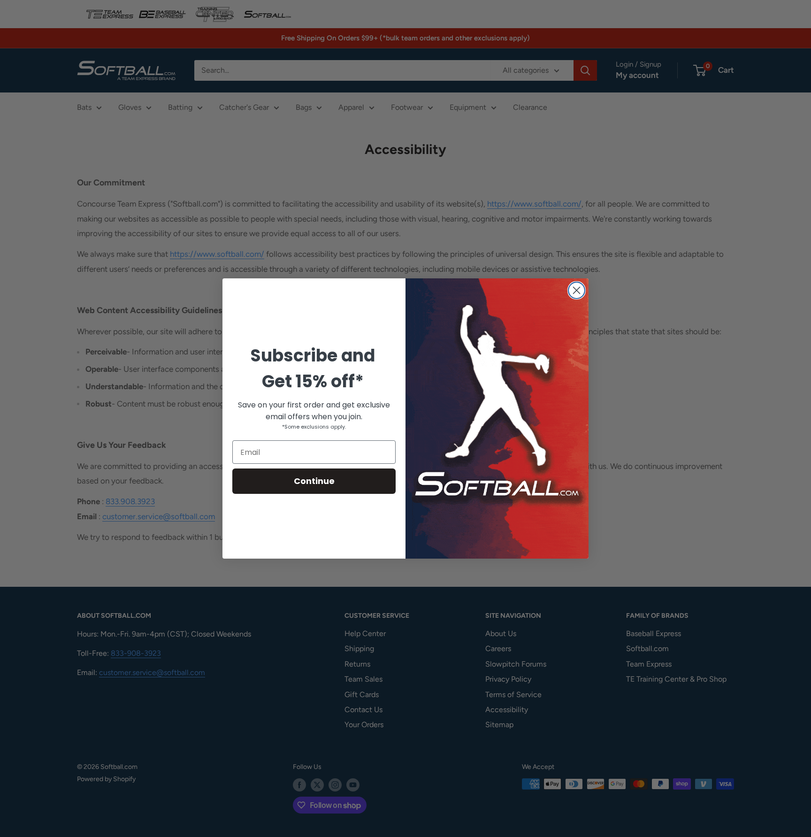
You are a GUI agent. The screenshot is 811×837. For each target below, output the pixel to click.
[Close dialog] (576, 290)
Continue (314, 481)
